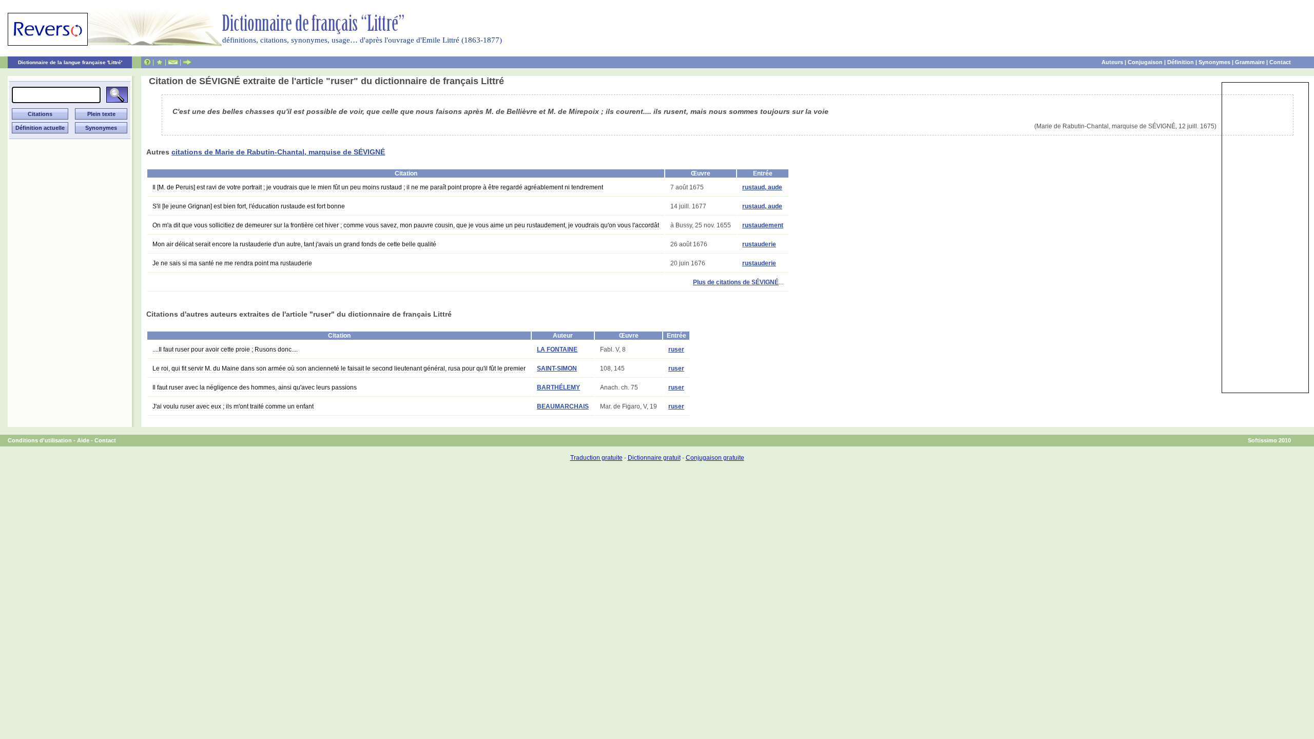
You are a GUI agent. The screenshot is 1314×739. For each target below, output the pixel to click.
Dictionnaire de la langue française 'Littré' (70, 62)
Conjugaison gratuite (715, 457)
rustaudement (762, 225)
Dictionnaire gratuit (654, 457)
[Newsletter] (173, 62)
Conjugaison (1145, 62)
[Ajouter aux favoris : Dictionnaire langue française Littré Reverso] (159, 62)
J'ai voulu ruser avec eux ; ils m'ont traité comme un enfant (233, 406)
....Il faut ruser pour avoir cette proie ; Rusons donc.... (225, 349)
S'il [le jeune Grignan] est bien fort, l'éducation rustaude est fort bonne (248, 206)
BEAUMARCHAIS (563, 406)
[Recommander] (187, 62)
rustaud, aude (762, 187)
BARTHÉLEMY (558, 387)
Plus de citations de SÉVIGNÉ (736, 282)
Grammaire (1250, 62)
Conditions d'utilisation (40, 440)
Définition (1180, 62)
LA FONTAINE (557, 349)
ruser (676, 349)
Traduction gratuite (596, 457)
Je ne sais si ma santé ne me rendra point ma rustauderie (232, 263)
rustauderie (759, 244)
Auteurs (1112, 62)
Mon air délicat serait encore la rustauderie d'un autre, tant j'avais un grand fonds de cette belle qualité (294, 244)
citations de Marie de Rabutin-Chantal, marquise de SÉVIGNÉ (278, 152)
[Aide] (147, 62)
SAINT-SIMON (557, 368)
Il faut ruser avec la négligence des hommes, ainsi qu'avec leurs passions (254, 387)
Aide (83, 440)
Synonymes (1214, 62)
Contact (1280, 62)
